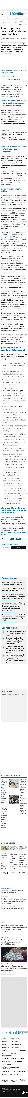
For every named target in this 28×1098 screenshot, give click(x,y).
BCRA (18, 539)
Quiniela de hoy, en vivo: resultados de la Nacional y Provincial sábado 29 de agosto (15, 649)
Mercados (5, 1047)
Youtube (18, 1032)
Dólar (7, 18)
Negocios (15, 1047)
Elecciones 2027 (15, 9)
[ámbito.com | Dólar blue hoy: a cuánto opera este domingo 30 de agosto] (4, 139)
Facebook (6, 1033)
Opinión (4, 1050)
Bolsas (10, 694)
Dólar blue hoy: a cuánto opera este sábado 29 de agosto (23, 860)
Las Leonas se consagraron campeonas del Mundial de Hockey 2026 (16, 633)
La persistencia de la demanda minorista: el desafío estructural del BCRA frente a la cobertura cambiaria (23, 805)
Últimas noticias (16, 1039)
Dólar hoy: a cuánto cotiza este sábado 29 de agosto (3, 795)
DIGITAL (5, 1080)
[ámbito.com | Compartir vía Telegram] (24, 38)
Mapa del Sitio (12, 1064)
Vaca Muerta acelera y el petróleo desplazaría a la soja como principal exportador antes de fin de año (15, 659)
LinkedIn (14, 1033)
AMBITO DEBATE (23, 1081)
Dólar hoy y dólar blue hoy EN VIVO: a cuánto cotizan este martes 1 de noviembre (14, 103)
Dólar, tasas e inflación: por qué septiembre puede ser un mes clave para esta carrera (14, 968)
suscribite (21, 13)
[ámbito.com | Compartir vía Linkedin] (22, 38)
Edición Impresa (7, 1056)
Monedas (4, 694)
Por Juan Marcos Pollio (6, 973)
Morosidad (24, 9)
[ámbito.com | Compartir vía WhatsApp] (15, 38)
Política (4, 1044)
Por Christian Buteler (6, 934)
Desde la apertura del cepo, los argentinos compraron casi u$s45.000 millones (12, 942)
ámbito (3, 22)
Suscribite (19, 547)
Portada (5, 1039)
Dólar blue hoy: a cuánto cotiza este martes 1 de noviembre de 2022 (14, 76)
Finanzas (9, 22)
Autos (22, 1059)
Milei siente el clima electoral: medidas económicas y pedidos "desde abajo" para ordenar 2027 (14, 597)
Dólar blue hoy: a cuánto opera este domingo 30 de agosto (18, 138)
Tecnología (18, 1061)
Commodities (17, 694)
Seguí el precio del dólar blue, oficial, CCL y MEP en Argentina (15, 149)
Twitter (2, 1033)
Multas (4, 1074)
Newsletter (23, 1033)
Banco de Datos (15, 1044)
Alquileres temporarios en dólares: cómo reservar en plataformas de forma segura (23, 786)
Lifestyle (13, 1050)
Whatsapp (22, 1033)
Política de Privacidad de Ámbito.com (10, 1067)
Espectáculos (6, 1061)
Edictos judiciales (19, 1071)
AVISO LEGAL (6, 1071)
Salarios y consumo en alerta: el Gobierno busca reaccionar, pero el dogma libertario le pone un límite (14, 618)
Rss (3, 1064)
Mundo (4, 1053)
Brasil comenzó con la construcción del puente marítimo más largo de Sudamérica (15, 641)
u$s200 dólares (11, 90)
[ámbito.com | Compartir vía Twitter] (20, 38)
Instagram (10, 1033)
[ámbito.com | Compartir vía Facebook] (18, 38)
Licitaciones (14, 1074)
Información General (9, 1059)
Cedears (24, 694)
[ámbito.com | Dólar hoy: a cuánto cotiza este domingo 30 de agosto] (4, 134)
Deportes (13, 1053)
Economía (16, 18)
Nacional (23, 1050)
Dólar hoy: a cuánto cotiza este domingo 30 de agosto (18, 133)
